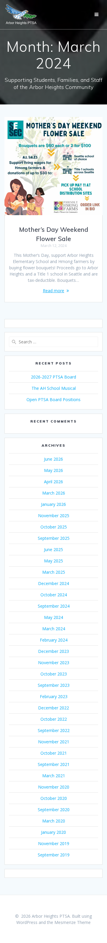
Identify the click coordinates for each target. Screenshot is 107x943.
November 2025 (53, 515)
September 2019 (54, 855)
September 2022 (54, 730)
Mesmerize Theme (72, 922)
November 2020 (53, 787)
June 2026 (53, 459)
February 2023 (53, 696)
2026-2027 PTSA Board (53, 377)
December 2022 (53, 708)
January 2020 (53, 832)
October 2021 (53, 753)
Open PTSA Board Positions (53, 399)
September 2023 (54, 685)
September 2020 (54, 809)
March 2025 (53, 572)
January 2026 (53, 504)
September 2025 (54, 538)
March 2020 (53, 821)
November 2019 (53, 843)
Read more (53, 290)
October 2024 (53, 595)
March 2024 (53, 628)
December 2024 (53, 583)
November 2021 (53, 742)
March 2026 (53, 493)
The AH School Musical (54, 388)
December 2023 (53, 651)
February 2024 (53, 640)
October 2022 (53, 719)
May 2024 (53, 617)
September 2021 (54, 764)
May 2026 (53, 470)
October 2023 (53, 674)
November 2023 (53, 662)
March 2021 (53, 775)
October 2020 (53, 798)
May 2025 (53, 561)
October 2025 (53, 527)
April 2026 (53, 481)
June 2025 (53, 549)
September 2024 (54, 606)
